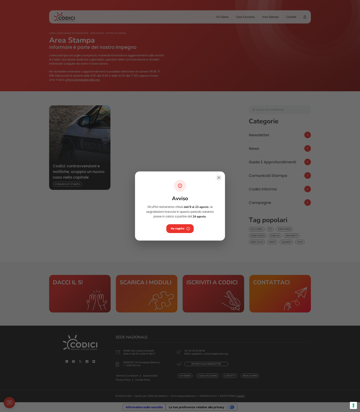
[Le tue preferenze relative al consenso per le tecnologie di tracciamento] (353, 405)
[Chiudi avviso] (219, 177)
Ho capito (177, 228)
